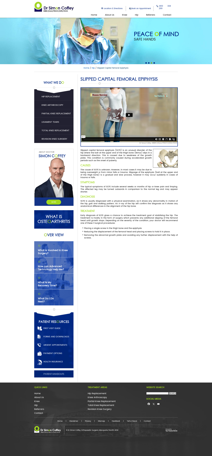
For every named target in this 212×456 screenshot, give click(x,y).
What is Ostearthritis (54, 219)
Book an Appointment (141, 8)
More (53, 202)
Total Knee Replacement (55, 130)
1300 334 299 (165, 7)
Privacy (88, 421)
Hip (136, 15)
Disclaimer (73, 421)
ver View (54, 234)
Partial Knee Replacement (56, 113)
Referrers (150, 15)
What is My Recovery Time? (47, 282)
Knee (124, 15)
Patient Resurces (54, 321)
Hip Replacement (51, 96)
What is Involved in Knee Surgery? (53, 249)
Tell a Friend (132, 421)
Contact (167, 15)
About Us (109, 15)
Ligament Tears (50, 122)
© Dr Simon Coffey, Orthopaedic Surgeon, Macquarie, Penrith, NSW (92, 430)
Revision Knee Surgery (54, 139)
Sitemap (101, 421)
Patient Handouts (54, 374)
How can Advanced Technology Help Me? (51, 266)
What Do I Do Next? (46, 298)
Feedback (116, 421)
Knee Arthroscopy (52, 105)
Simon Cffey (52, 155)
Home (94, 15)
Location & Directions (113, 8)
